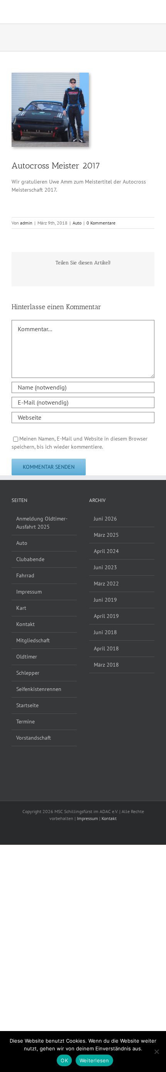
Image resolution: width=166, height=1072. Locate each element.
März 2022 (106, 583)
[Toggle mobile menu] (151, 12)
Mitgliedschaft (33, 640)
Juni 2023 (105, 567)
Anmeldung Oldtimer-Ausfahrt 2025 (42, 522)
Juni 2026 (105, 518)
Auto (77, 223)
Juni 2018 (105, 632)
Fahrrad (25, 575)
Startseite (27, 705)
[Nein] (156, 1051)
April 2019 (106, 616)
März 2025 (106, 534)
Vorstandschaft (33, 737)
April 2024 (106, 551)
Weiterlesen (94, 1060)
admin (26, 223)
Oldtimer (26, 656)
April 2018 (106, 648)
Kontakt (25, 624)
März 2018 (106, 664)
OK (64, 1060)
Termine (25, 721)
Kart (21, 607)
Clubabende (30, 559)
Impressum (29, 591)
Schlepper (27, 672)
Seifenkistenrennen (38, 689)
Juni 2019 (105, 599)
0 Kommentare (100, 223)
